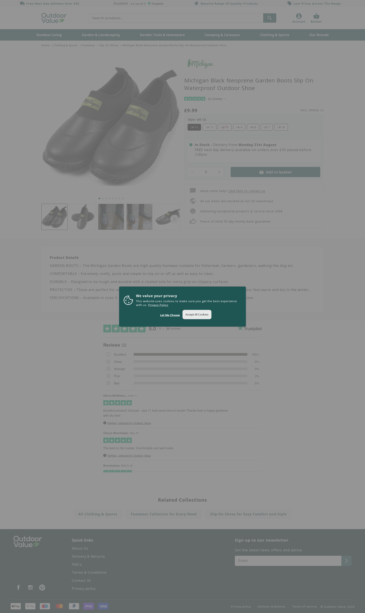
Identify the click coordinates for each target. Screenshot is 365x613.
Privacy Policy (158, 305)
